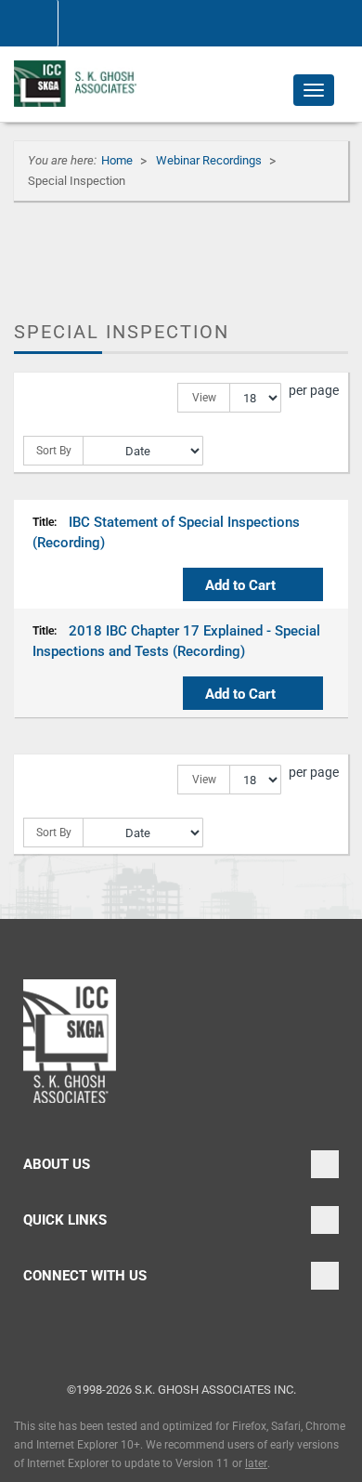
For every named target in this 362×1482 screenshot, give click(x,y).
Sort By (53, 450)
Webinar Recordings (210, 160)
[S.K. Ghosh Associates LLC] (78, 83)
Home (118, 160)
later (256, 1463)
